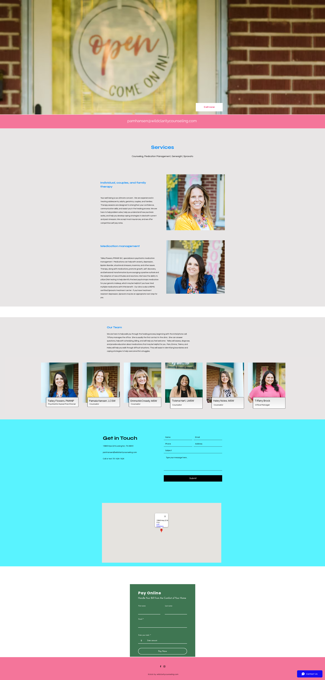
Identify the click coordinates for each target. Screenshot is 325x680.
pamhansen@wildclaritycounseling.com (162, 121)
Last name (168, 606)
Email (140, 619)
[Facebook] (160, 666)
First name (142, 606)
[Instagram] (164, 666)
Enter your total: (144, 635)
